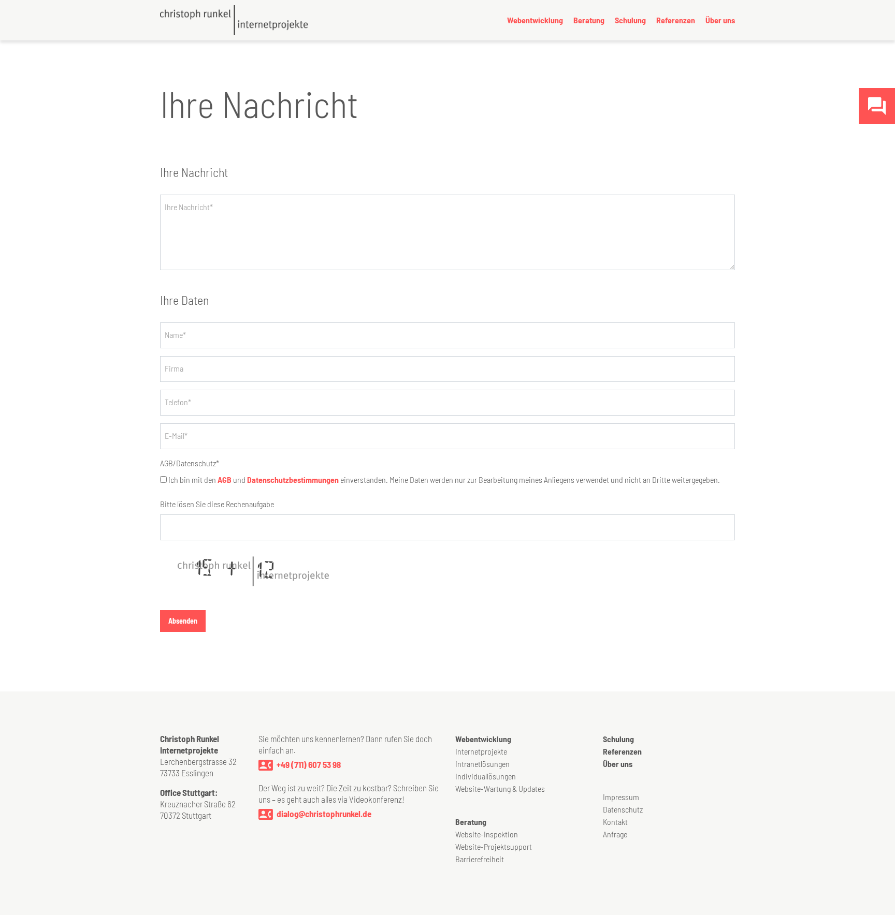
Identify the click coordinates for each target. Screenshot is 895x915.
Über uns (720, 20)
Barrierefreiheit (479, 859)
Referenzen (675, 20)
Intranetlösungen (482, 764)
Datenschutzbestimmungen (293, 479)
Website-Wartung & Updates (500, 788)
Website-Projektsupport (493, 846)
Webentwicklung (535, 20)
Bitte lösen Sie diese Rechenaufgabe (217, 504)
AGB (225, 479)
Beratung (588, 20)
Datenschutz (623, 809)
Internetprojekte (481, 751)
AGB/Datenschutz (189, 463)
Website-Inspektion (486, 834)
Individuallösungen (485, 776)
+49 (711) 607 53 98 (309, 764)
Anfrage (615, 834)
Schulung (630, 20)
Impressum (621, 797)
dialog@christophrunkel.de (324, 813)
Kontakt (615, 822)
